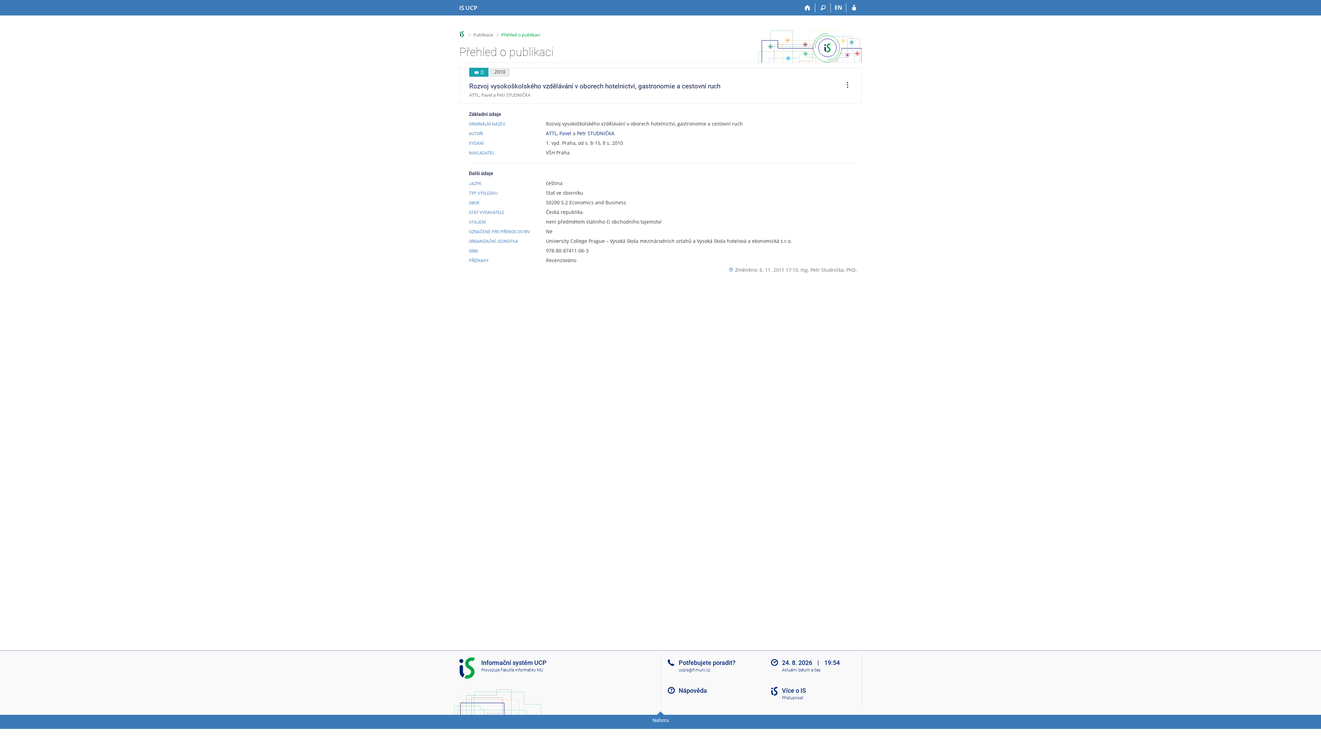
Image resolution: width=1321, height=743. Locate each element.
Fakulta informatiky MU (522, 670)
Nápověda (693, 690)
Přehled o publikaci (520, 35)
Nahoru (661, 720)
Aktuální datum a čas (801, 670)
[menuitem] (845, 86)
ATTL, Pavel (558, 133)
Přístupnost (792, 698)
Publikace (483, 35)
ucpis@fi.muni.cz (694, 670)
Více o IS (794, 690)
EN (838, 7)
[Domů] (807, 7)
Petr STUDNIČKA (595, 133)
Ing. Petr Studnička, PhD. (829, 270)
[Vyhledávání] (823, 7)
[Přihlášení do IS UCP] (854, 7)
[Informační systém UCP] (462, 34)
